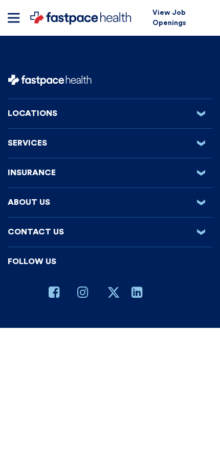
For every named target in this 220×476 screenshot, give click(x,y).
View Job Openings (169, 18)
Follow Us (32, 261)
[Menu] (13, 17)
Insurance (109, 173)
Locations (109, 113)
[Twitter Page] (113, 296)
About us (109, 202)
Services (109, 143)
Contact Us (109, 232)
